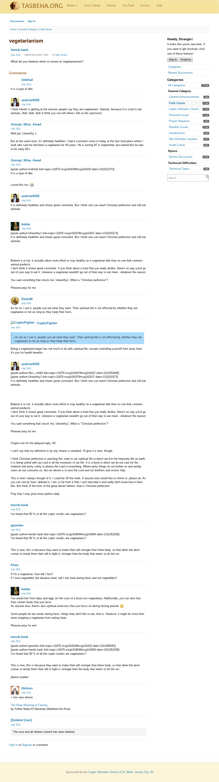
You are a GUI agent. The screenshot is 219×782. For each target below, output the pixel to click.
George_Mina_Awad (26, 124)
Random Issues (178, 127)
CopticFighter (47, 323)
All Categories (176, 85)
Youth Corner (177, 145)
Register (186, 59)
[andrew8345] (15, 102)
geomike (17, 525)
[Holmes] (15, 690)
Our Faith (128, 5)
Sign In (32, 21)
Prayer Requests (179, 121)
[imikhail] (15, 81)
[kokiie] (15, 226)
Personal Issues (179, 115)
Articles (111, 5)
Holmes (27, 688)
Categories (174, 66)
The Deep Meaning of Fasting (29, 705)
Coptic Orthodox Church (184, 109)
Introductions (177, 133)
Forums (145, 5)
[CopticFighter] (23, 322)
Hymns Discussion (180, 156)
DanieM (27, 299)
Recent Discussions (180, 72)
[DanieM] (15, 301)
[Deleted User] (21, 720)
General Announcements (184, 96)
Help (159, 5)
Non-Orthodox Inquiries (183, 139)
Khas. (15, 565)
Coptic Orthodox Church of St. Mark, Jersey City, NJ (121, 772)
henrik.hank (19, 50)
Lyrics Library (92, 5)
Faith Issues (177, 103)
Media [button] (71, 5)
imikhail (27, 80)
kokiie (25, 224)
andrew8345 (30, 100)
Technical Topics (179, 168)
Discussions (17, 21)
